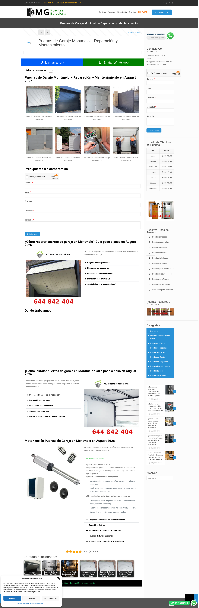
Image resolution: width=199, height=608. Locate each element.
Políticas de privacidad (37, 603)
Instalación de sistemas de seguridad (105, 530)
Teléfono (29, 201)
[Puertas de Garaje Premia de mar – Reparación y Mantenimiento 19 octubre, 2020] (191, 598)
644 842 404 (49, 3)
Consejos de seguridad (39, 411)
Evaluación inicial (96, 458)
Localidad (29, 210)
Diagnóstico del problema (98, 263)
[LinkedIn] (166, 3)
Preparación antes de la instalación (44, 395)
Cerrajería (154, 331)
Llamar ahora (54, 62)
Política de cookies (23, 603)
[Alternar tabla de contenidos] (49, 71)
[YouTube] (163, 3)
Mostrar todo (135, 32)
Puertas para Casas (158, 375)
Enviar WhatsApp (115, 62)
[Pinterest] (169, 3)
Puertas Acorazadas (158, 348)
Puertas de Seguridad (159, 362)
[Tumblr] (173, 3)
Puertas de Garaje (157, 357)
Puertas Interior (156, 371)
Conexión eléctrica (97, 525)
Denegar (31, 598)
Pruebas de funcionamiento (41, 406)
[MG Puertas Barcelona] (46, 12)
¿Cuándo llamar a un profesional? (101, 284)
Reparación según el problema (100, 273)
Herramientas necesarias (98, 268)
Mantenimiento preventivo (98, 279)
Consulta (29, 220)
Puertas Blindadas (157, 352)
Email (28, 192)
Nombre (29, 183)
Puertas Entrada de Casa (160, 366)
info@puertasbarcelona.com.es (70, 3)
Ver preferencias (50, 598)
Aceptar (12, 598)
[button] (58, 579)
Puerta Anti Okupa (157, 343)
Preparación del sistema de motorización (107, 520)
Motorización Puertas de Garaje (160, 337)
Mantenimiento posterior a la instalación (47, 416)
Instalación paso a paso (39, 400)
